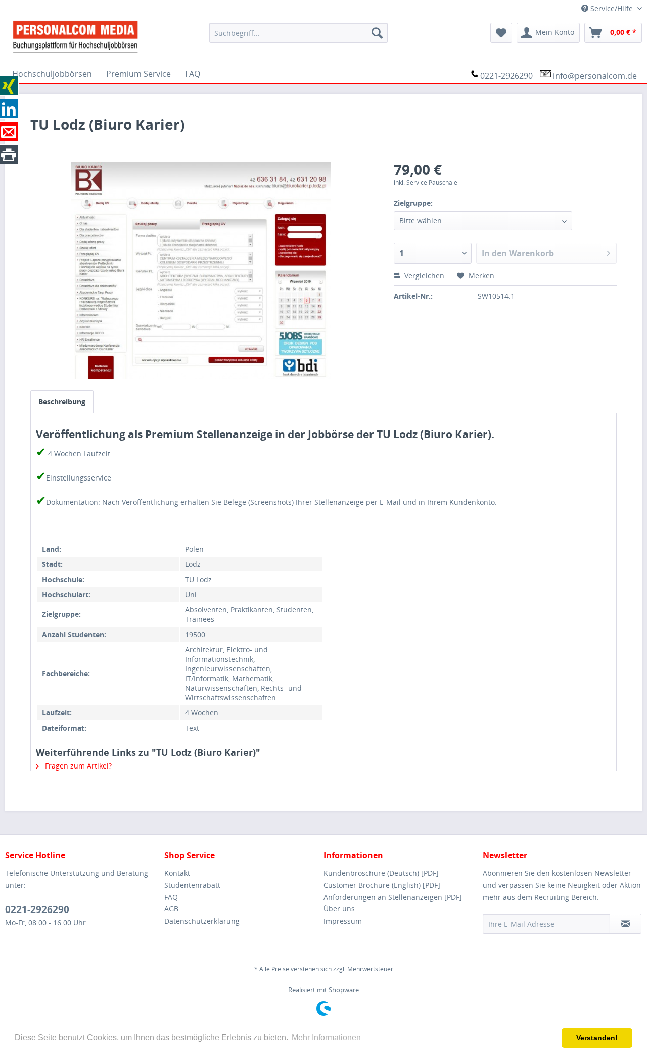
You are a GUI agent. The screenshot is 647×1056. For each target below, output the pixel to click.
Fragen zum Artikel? (77, 766)
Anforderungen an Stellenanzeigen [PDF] (393, 897)
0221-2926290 (506, 75)
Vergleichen (423, 275)
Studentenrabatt (192, 885)
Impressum (343, 921)
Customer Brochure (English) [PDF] (382, 885)
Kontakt (177, 873)
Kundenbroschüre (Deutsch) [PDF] (381, 873)
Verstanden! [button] (597, 1038)
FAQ (171, 897)
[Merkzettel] (501, 33)
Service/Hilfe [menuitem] (611, 8)
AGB (171, 909)
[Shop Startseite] (103, 36)
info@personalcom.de (595, 75)
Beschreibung (61, 401)
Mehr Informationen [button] (326, 1037)
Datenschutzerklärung (202, 921)
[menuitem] (298, 33)
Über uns (339, 909)
